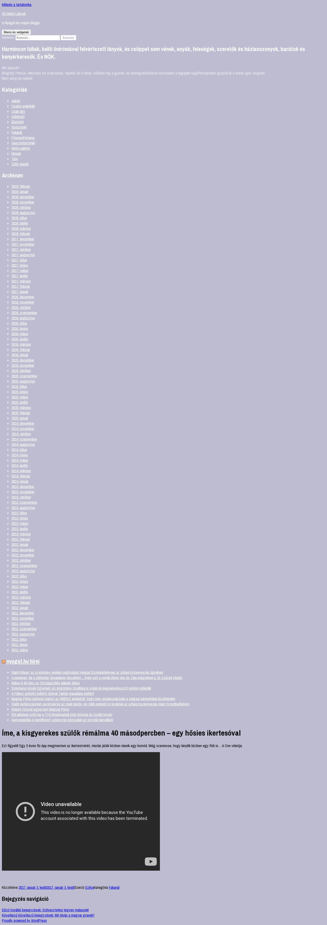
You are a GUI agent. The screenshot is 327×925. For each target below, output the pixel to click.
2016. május (19, 333)
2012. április (19, 592)
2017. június (19, 265)
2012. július (19, 576)
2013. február (20, 539)
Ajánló (15, 100)
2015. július (19, 386)
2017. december (22, 239)
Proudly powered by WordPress (24, 920)
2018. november (22, 202)
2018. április (19, 223)
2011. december (22, 613)
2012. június (19, 581)
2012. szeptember (24, 565)
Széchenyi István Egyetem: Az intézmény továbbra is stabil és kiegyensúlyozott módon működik (81, 688)
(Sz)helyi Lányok (14, 13)
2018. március (21, 228)
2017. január (19, 291)
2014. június (19, 455)
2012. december (22, 549)
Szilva (89, 887)
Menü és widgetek (16, 32)
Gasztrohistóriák (23, 143)
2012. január (19, 607)
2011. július (19, 639)
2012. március (21, 597)
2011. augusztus (23, 634)
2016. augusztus (23, 318)
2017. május (19, 270)
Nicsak (16, 153)
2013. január (19, 544)
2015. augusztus (23, 381)
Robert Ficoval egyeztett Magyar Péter (40, 709)
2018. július (19, 218)
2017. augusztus (23, 254)
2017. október (21, 249)
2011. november (22, 618)
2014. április (19, 465)
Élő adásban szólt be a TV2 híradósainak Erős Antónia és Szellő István (61, 714)
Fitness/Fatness (23, 137)
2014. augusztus (23, 444)
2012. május (19, 586)
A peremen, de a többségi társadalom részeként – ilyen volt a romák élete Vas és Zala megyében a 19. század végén (96, 677)
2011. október (21, 623)
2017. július (19, 260)
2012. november (22, 555)
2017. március (21, 281)
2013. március (21, 534)
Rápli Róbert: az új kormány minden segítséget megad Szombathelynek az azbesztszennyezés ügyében (87, 672)
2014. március (21, 470)
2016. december (22, 297)
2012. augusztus (23, 570)
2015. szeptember (24, 376)
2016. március (21, 344)
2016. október (21, 307)
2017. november (22, 244)
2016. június (19, 328)
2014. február (20, 476)
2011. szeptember (24, 628)
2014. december (22, 423)
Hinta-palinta (20, 148)
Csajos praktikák (23, 106)
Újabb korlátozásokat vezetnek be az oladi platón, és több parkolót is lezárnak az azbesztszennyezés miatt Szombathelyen (100, 704)
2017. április (19, 275)
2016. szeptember (24, 312)
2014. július (19, 449)
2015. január (19, 418)
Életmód (17, 122)
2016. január (19, 355)
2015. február (20, 412)
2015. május (19, 397)
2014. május (19, 460)
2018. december (22, 196)
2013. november (22, 491)
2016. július (19, 323)
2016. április (19, 339)
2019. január (19, 191)
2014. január (19, 481)
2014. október (21, 434)
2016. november (22, 302)
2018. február (20, 233)
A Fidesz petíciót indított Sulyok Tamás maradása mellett (52, 693)
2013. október (21, 497)
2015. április (19, 402)
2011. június (19, 644)
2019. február (20, 186)
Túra (14, 158)
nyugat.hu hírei (22, 661)
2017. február (20, 286)
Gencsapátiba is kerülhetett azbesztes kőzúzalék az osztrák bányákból (62, 719)
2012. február (20, 602)
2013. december (22, 486)
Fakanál (16, 132)
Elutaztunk (18, 127)
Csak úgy (18, 111)
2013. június (19, 518)
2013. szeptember (24, 502)
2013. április (19, 528)
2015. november (22, 365)
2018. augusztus (23, 212)
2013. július (19, 513)
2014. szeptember (24, 439)
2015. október (21, 370)
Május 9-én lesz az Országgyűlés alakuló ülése (45, 683)
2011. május (19, 650)
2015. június (19, 391)
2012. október (21, 560)
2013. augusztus (23, 507)
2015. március (21, 407)
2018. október (21, 207)
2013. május (19, 523)
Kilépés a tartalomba (16, 4)
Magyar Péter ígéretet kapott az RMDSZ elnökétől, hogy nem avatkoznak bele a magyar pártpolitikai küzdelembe (93, 698)
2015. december (22, 360)
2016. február (20, 349)
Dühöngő (17, 116)
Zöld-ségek (19, 164)
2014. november (22, 428)
